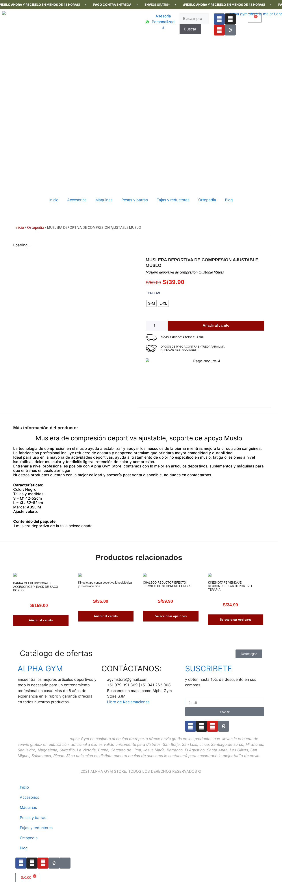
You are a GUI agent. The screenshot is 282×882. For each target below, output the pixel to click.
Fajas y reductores (173, 200)
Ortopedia (207, 200)
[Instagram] (230, 18)
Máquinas (104, 200)
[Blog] (64, 863)
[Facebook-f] (219, 18)
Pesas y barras (134, 200)
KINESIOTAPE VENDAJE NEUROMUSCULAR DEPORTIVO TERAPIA (230, 586)
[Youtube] (219, 29)
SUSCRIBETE (208, 668)
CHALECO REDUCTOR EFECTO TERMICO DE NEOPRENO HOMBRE (167, 584)
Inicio (53, 200)
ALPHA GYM (40, 668)
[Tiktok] (230, 29)
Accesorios (77, 200)
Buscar (190, 29)
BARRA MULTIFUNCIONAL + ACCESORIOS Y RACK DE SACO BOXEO (35, 587)
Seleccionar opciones (171, 616)
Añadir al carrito (216, 325)
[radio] (151, 303)
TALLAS (154, 293)
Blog (229, 200)
